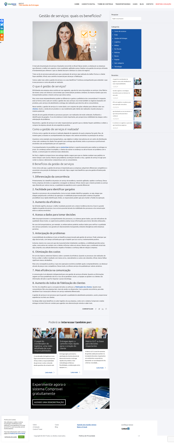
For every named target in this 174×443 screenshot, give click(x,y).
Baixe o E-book (82, 427)
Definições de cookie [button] (11, 437)
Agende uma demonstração (49, 402)
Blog (56, 427)
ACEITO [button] (21, 436)
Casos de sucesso (120, 31)
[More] (2, 39)
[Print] (2, 35)
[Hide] (0, 42)
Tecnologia (118, 66)
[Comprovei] (22, 4)
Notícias (117, 52)
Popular (116, 59)
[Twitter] (2, 24)
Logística (117, 42)
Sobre (35, 425)
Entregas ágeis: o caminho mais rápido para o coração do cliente (69, 344)
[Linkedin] (2, 28)
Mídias (116, 45)
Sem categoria (119, 63)
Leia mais (49, 372)
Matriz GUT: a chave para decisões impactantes (95, 343)
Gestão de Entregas (120, 38)
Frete (116, 35)
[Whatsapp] (2, 32)
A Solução (36, 427)
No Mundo (117, 49)
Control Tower (37, 429)
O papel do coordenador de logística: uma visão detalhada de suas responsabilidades (43, 346)
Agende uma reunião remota (86, 425)
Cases (57, 425)
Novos (116, 56)
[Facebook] (2, 21)
